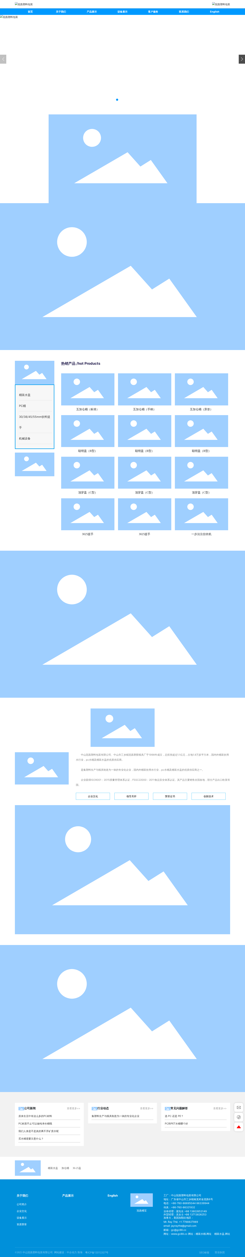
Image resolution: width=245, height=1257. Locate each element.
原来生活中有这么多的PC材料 (35, 1115)
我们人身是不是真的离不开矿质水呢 (38, 1131)
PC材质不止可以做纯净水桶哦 (35, 1123)
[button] (117, 100)
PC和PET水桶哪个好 (176, 1123)
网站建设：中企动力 (65, 1252)
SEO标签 (204, 1252)
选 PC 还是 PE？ (174, 1115)
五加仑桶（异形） (201, 409)
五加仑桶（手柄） (144, 409)
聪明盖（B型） (87, 450)
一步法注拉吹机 (201, 534)
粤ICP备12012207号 (96, 1252)
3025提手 (87, 534)
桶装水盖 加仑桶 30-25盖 (64, 1168)
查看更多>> (73, 1108)
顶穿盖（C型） (87, 492)
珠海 (80, 1252)
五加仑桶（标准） (87, 409)
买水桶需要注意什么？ (31, 1138)
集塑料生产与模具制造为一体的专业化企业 (115, 1115)
